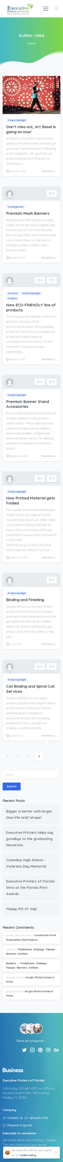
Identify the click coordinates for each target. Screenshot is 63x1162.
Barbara (11, 963)
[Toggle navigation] (45, 9)
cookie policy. (28, 1155)
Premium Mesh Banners (27, 213)
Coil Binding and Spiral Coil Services (30, 689)
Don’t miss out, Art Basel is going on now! (31, 129)
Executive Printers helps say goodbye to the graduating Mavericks (29, 838)
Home (31, 43)
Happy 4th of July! (21, 909)
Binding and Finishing (25, 599)
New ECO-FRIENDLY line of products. (30, 307)
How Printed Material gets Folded (30, 500)
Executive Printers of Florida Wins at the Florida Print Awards (30, 887)
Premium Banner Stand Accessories (27, 404)
